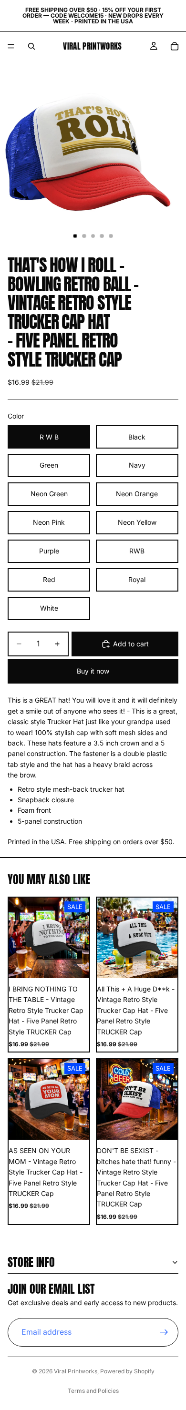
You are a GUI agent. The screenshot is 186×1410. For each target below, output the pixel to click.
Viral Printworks (75, 1371)
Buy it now (93, 671)
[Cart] (174, 46)
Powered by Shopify (127, 1371)
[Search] (31, 46)
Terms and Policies (93, 1390)
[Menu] (11, 46)
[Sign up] (164, 1332)
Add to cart (131, 644)
